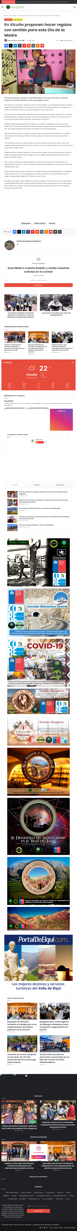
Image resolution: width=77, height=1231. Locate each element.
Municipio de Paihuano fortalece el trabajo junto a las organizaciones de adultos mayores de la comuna (37, 348)
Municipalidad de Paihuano (44, 1195)
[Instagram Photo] (15, 419)
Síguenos (62, 411)
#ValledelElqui (37, 403)
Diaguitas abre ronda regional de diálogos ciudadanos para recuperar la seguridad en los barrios (62, 347)
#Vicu (70, 403)
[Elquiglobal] (15, 7)
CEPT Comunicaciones (12, 1192)
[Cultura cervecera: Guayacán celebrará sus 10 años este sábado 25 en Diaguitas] (12, 494)
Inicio (50, 1227)
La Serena (14, 1195)
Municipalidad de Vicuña (60, 1195)
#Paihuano (64, 403)
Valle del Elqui (40, 223)
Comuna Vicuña (50, 1192)
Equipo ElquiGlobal (69, 1227)
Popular (15, 485)
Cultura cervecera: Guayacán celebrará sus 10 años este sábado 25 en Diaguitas (19, 1127)
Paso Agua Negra (12, 1199)
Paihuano (71, 1195)
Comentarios (60, 485)
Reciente (37, 485)
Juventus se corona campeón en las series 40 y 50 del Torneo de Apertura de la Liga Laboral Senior (21, 1058)
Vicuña (52, 223)
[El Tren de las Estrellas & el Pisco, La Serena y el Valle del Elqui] (12, 510)
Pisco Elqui (22, 1199)
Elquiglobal (26, 223)
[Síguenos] (38, 1149)
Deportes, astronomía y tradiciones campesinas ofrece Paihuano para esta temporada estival (57, 1124)
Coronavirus (60, 1192)
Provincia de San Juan (34, 1199)
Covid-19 (68, 1192)
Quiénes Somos (58, 1227)
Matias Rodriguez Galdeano (15, 40)
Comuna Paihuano (38, 1192)
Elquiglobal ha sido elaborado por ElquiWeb (45, 1224)
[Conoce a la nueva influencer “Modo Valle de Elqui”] (12, 527)
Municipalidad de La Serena (26, 1195)
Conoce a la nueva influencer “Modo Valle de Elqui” (36, 525)
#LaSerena (9, 405)
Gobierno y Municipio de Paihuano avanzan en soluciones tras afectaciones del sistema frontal (14, 347)
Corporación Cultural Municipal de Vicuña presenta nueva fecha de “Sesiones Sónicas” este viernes (45, 2)
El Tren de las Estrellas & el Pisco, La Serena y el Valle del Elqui (39, 508)
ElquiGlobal (8, 401)
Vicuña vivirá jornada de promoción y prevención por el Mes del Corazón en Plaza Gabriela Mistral (54, 1058)
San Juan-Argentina (47, 1199)
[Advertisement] (38, 24)
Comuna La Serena (26, 1192)
